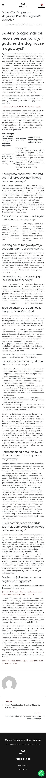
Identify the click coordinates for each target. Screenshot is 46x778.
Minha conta (23, 769)
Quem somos (23, 765)
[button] (3, 5)
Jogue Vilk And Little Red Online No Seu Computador (21, 107)
